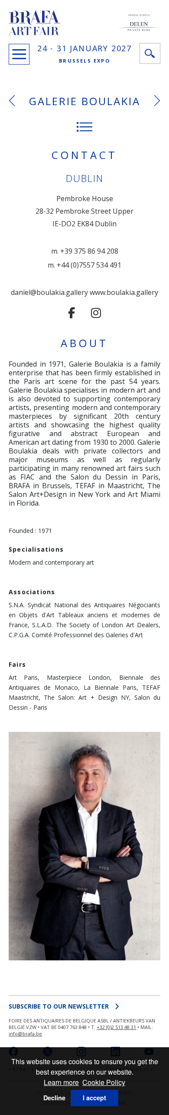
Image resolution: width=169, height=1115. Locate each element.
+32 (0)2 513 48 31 (116, 1027)
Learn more (61, 1082)
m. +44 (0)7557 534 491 (84, 265)
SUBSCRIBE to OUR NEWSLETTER (59, 1006)
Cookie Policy (103, 1082)
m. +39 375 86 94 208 (84, 251)
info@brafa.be (25, 1033)
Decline (54, 1097)
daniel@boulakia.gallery (49, 292)
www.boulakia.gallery (124, 292)
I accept (94, 1097)
